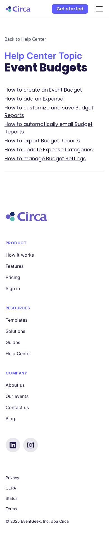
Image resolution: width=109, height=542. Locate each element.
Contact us (17, 407)
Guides (13, 342)
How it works (20, 255)
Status (11, 498)
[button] (98, 9)
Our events (17, 396)
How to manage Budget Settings (45, 158)
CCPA (11, 488)
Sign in (13, 288)
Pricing (13, 277)
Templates (16, 320)
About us (15, 385)
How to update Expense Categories (48, 149)
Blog (10, 418)
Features (14, 266)
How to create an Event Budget (43, 89)
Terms (11, 508)
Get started (69, 9)
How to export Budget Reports (42, 140)
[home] (18, 9)
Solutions (15, 331)
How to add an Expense (33, 98)
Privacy (12, 477)
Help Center (18, 353)
